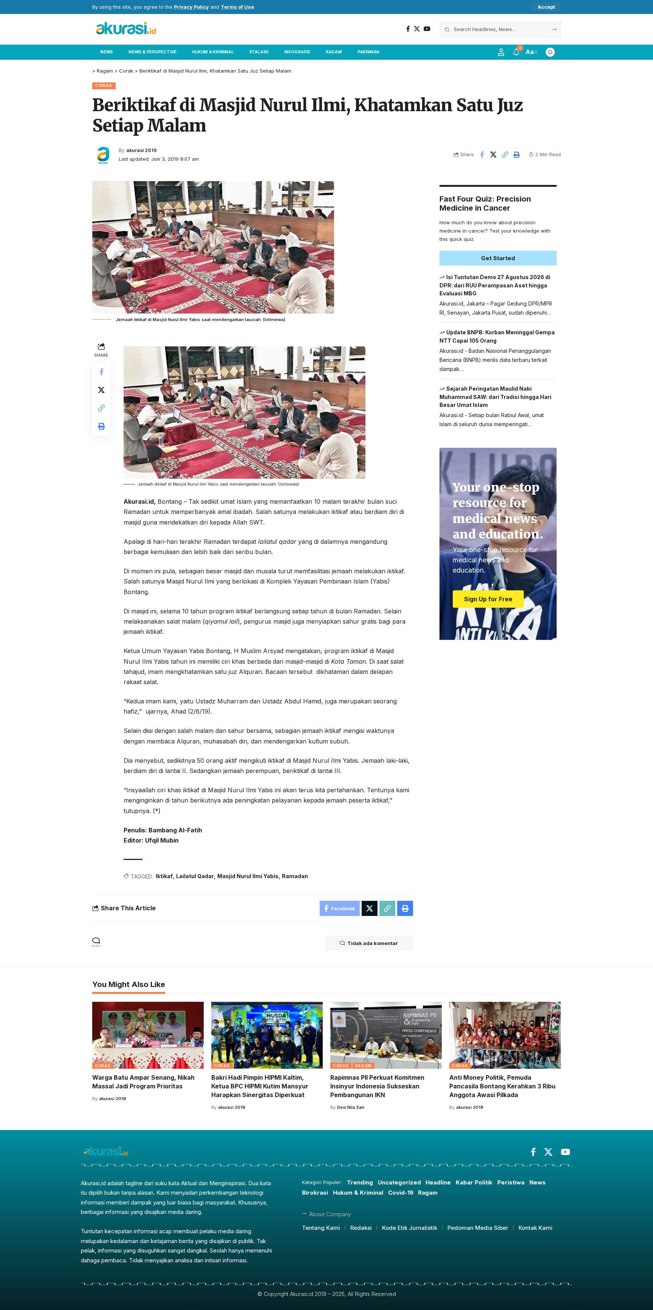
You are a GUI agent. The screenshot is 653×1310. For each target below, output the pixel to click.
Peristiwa (511, 1182)
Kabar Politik (474, 1182)
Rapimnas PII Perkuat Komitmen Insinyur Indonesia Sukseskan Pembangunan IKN (377, 1086)
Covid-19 (400, 1192)
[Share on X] (493, 155)
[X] (417, 29)
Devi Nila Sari (350, 1107)
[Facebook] (408, 29)
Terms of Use (237, 7)
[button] (546, 7)
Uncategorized (399, 1182)
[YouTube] (427, 29)
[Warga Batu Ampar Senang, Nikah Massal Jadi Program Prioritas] (148, 1035)
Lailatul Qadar (195, 876)
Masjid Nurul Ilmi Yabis (248, 876)
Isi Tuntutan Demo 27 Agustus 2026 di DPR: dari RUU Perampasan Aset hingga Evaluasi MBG (495, 285)
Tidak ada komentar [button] (372, 943)
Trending (360, 1182)
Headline (438, 1182)
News (537, 1182)
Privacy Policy (191, 7)
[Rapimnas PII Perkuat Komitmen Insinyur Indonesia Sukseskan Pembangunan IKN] (386, 1035)
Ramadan (295, 876)
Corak (104, 85)
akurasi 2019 (141, 150)
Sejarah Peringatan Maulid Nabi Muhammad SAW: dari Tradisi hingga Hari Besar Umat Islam (495, 396)
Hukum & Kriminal (358, 1192)
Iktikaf (164, 876)
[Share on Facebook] (482, 155)
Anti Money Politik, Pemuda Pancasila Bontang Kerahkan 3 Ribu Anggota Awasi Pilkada (502, 1086)
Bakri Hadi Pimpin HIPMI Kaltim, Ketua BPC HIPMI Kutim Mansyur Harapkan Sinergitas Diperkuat (259, 1086)
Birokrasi (315, 1192)
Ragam (363, 1065)
